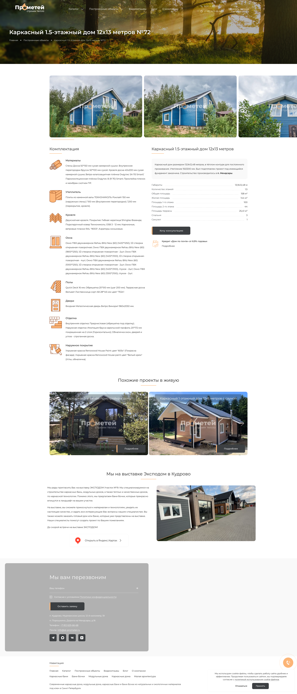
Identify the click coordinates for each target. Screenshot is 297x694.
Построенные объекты (87, 670)
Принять (260, 686)
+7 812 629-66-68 (213, 11)
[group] (99, 423)
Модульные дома (98, 676)
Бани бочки (78, 676)
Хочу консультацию (171, 230)
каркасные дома (73, 684)
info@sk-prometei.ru (69, 630)
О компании (139, 670)
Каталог (66, 670)
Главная (54, 670)
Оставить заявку (67, 606)
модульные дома (92, 684)
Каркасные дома (121, 676)
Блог (125, 670)
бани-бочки (128, 684)
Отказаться (241, 686)
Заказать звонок (238, 8)
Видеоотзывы (111, 670)
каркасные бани (110, 684)
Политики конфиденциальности (98, 597)
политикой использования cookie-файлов (257, 679)
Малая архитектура (145, 676)
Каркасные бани (59, 676)
